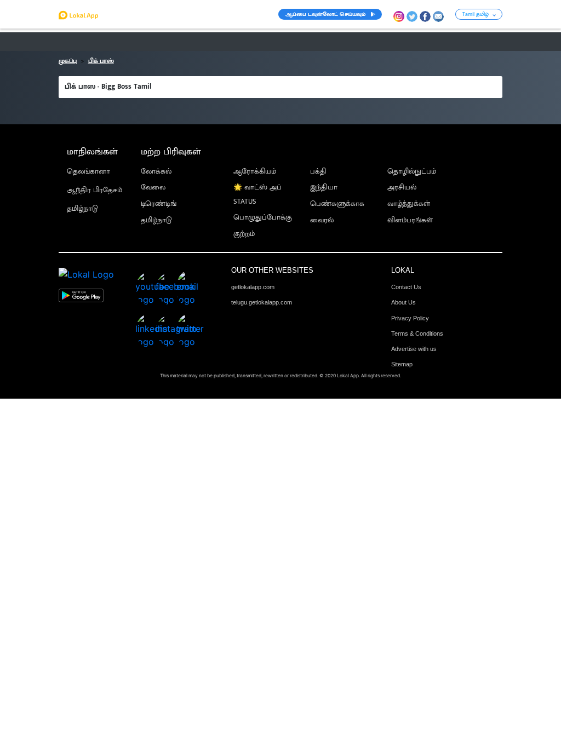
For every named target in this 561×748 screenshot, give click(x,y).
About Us (403, 302)
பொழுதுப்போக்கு (262, 217)
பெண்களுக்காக (337, 204)
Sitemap (402, 364)
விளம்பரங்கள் (410, 220)
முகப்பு (68, 61)
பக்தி (318, 171)
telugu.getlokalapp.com (261, 302)
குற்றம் (244, 234)
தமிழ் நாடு (77, 42)
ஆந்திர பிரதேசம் (94, 190)
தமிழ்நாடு (82, 209)
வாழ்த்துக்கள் (408, 204)
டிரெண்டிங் (158, 204)
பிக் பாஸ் (101, 61)
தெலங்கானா (88, 171)
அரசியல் (401, 187)
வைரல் (322, 220)
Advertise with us (414, 349)
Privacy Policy (410, 318)
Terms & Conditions (417, 333)
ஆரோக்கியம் (254, 171)
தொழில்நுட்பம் (411, 171)
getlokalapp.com (252, 287)
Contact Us (406, 287)
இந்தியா (323, 187)
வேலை (153, 187)
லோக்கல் (156, 171)
